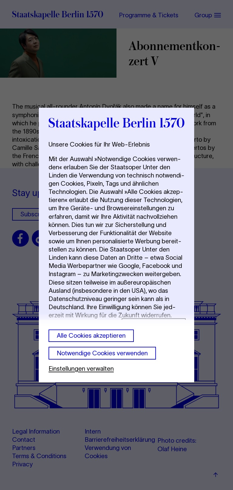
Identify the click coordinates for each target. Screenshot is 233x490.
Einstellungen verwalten (81, 368)
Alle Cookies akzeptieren (91, 335)
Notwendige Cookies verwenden (102, 353)
